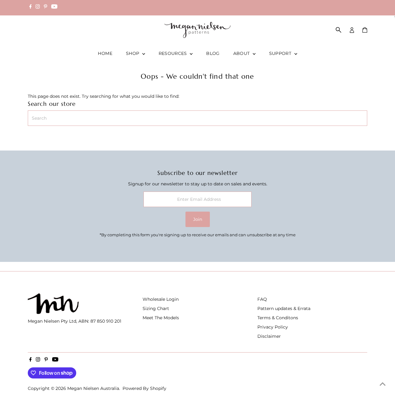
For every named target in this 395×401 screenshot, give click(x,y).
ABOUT (242, 53)
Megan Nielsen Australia (93, 388)
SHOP (133, 53)
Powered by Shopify (144, 388)
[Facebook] (30, 7)
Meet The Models (161, 317)
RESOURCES (174, 53)
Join (197, 219)
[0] (364, 30)
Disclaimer (269, 336)
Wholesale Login (161, 299)
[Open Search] (338, 30)
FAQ (262, 299)
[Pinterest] (45, 7)
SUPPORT (281, 53)
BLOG (212, 53)
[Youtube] (54, 7)
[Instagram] (37, 7)
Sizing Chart (156, 308)
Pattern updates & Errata (283, 308)
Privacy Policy (272, 327)
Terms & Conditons (277, 317)
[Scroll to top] (382, 384)
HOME (105, 53)
